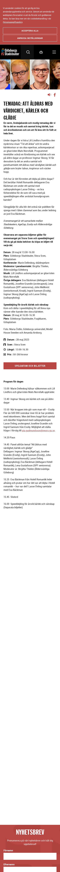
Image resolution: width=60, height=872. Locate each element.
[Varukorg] (40, 52)
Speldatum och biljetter (30, 365)
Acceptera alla (30, 30)
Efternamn (9, 864)
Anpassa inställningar (30, 38)
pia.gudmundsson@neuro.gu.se (38, 430)
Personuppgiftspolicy (12, 22)
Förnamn (8, 850)
